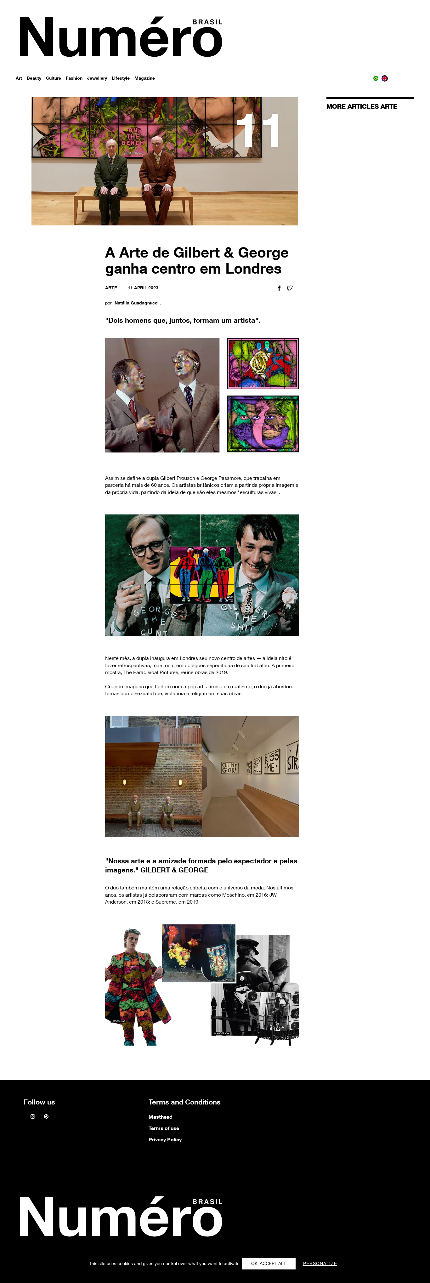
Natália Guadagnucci (137, 303)
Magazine (144, 78)
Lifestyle (121, 78)
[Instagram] (33, 1117)
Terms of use (164, 1128)
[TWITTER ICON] (290, 289)
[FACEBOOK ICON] (279, 289)
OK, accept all (268, 1263)
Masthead (161, 1117)
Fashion (74, 78)
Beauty (34, 78)
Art (19, 78)
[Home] (119, 1218)
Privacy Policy (165, 1139)
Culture (53, 78)
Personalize (320, 1263)
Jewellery (97, 78)
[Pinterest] (46, 1117)
